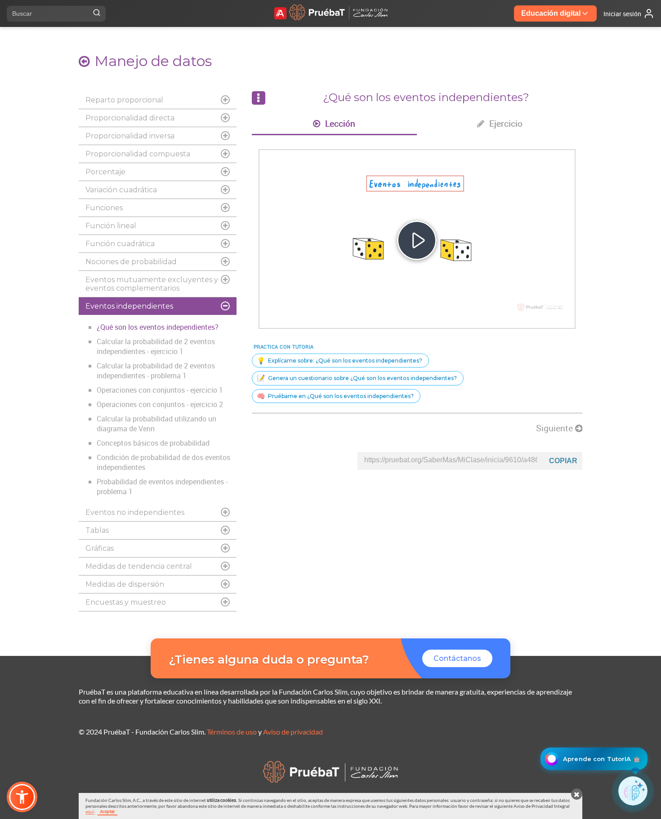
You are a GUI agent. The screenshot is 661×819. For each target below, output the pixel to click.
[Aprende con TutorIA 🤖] (633, 791)
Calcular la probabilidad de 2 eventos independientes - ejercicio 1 (156, 346)
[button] (22, 797)
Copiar (563, 461)
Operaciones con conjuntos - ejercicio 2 (160, 404)
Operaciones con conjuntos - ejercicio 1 (160, 390)
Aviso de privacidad (293, 731)
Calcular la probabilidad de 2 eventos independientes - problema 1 (156, 371)
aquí (89, 811)
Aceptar (107, 811)
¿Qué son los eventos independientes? (158, 327)
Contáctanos (457, 658)
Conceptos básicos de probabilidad (153, 443)
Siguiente (555, 428)
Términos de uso (232, 731)
